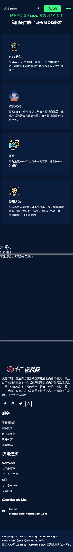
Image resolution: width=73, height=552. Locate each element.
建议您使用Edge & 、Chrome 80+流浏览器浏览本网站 (36, 544)
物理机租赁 (8, 434)
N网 (4, 479)
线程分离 (7, 439)
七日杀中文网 (10, 474)
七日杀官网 (8, 468)
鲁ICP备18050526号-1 (31, 540)
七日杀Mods (10, 485)
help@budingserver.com (28, 511)
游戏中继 (7, 445)
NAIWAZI (8, 463)
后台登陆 (52, 8)
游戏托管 (7, 428)
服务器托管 (8, 422)
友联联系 (7, 491)
